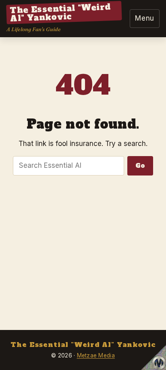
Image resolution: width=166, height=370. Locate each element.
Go (140, 165)
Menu (144, 18)
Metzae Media (96, 355)
